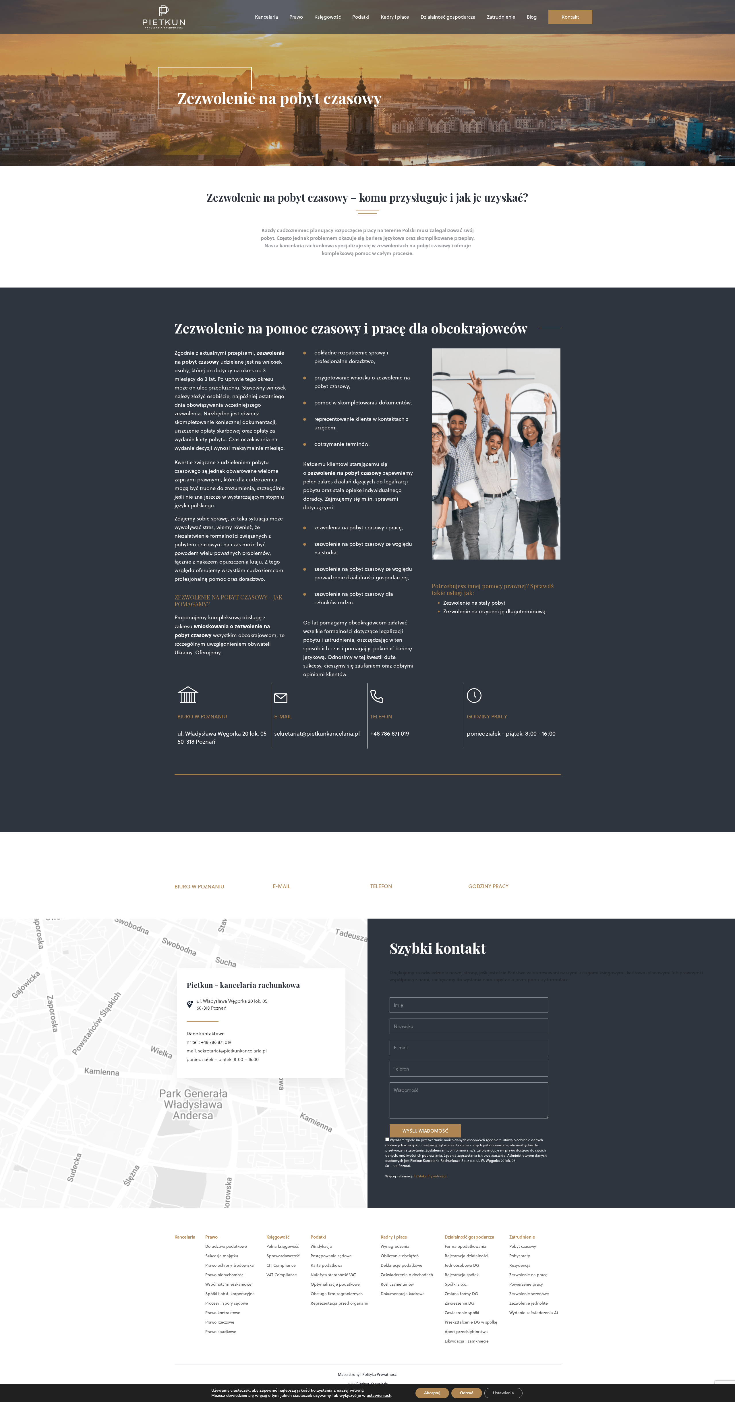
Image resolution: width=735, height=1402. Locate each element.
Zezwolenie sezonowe (529, 1294)
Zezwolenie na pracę (528, 1275)
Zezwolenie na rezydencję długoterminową (494, 611)
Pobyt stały (519, 1256)
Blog (532, 17)
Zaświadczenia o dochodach (407, 1275)
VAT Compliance (281, 1275)
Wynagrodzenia (395, 1246)
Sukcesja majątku (221, 1256)
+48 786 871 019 (389, 733)
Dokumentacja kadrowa (403, 1294)
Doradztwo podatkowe (226, 1246)
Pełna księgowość (282, 1246)
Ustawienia (503, 1393)
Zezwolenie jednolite (528, 1303)
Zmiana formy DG (461, 1294)
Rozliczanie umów (397, 1284)
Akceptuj (432, 1393)
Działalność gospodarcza (448, 17)
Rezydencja (520, 1265)
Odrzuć (466, 1393)
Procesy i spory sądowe (226, 1303)
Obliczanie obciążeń (400, 1256)
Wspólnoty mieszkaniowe (228, 1284)
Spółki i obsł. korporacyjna (230, 1294)
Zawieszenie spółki (462, 1313)
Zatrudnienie (501, 17)
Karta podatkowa (327, 1265)
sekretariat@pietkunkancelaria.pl (317, 733)
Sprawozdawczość (283, 1256)
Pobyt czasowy (522, 1246)
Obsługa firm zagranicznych (337, 1294)
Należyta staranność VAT (333, 1275)
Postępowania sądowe (331, 1256)
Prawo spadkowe (220, 1331)
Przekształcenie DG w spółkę (471, 1322)
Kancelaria (266, 17)
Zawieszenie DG (459, 1303)
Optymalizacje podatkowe (335, 1284)
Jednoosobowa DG (462, 1265)
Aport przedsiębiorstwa (466, 1331)
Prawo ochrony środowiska (229, 1265)
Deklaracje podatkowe (401, 1265)
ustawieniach (379, 1395)
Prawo (296, 17)
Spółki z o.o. (456, 1284)
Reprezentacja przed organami (339, 1303)
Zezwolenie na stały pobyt (474, 602)
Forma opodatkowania (465, 1246)
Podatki (360, 17)
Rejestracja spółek (462, 1275)
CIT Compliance (281, 1265)
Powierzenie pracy (526, 1284)
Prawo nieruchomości (225, 1275)
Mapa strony (348, 1374)
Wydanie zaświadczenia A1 (533, 1313)
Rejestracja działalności (466, 1256)
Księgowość (327, 17)
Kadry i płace (395, 17)
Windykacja (321, 1246)
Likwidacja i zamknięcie (467, 1341)
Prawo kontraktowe (222, 1313)
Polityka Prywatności (430, 1176)
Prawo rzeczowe (219, 1322)
